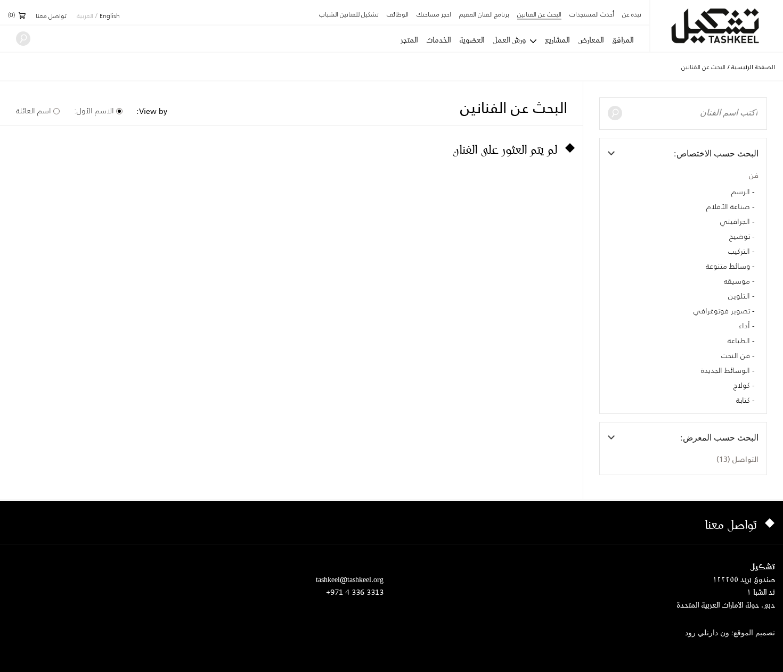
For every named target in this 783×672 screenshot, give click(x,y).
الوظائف (398, 15)
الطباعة (739, 341)
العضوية (471, 40)
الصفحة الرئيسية (753, 67)
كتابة (743, 400)
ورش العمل (509, 40)
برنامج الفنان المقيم (484, 15)
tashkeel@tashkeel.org (350, 579)
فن (753, 175)
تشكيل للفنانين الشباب (349, 15)
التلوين (739, 296)
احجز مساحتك (434, 15)
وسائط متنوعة (728, 266)
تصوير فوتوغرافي (722, 311)
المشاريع (557, 40)
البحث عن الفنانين (539, 15)
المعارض (590, 40)
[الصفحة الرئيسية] (716, 26)
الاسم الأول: (94, 111)
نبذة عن (631, 15)
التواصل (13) (737, 459)
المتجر (409, 40)
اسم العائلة (33, 111)
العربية (85, 16)
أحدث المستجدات (591, 15)
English (110, 16)
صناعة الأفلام (728, 207)
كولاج (741, 385)
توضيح (739, 236)
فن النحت (735, 356)
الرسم (740, 192)
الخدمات (438, 40)
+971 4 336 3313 (355, 592)
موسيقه (737, 281)
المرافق (622, 40)
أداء (744, 326)
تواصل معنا (51, 16)
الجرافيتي (735, 222)
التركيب (739, 251)
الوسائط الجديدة (725, 371)
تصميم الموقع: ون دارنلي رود (730, 633)
